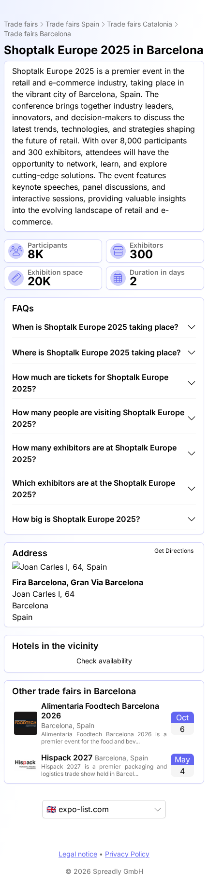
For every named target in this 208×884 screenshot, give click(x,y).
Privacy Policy (127, 854)
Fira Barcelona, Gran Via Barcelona (77, 582)
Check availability (104, 661)
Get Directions (173, 550)
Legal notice (78, 854)
